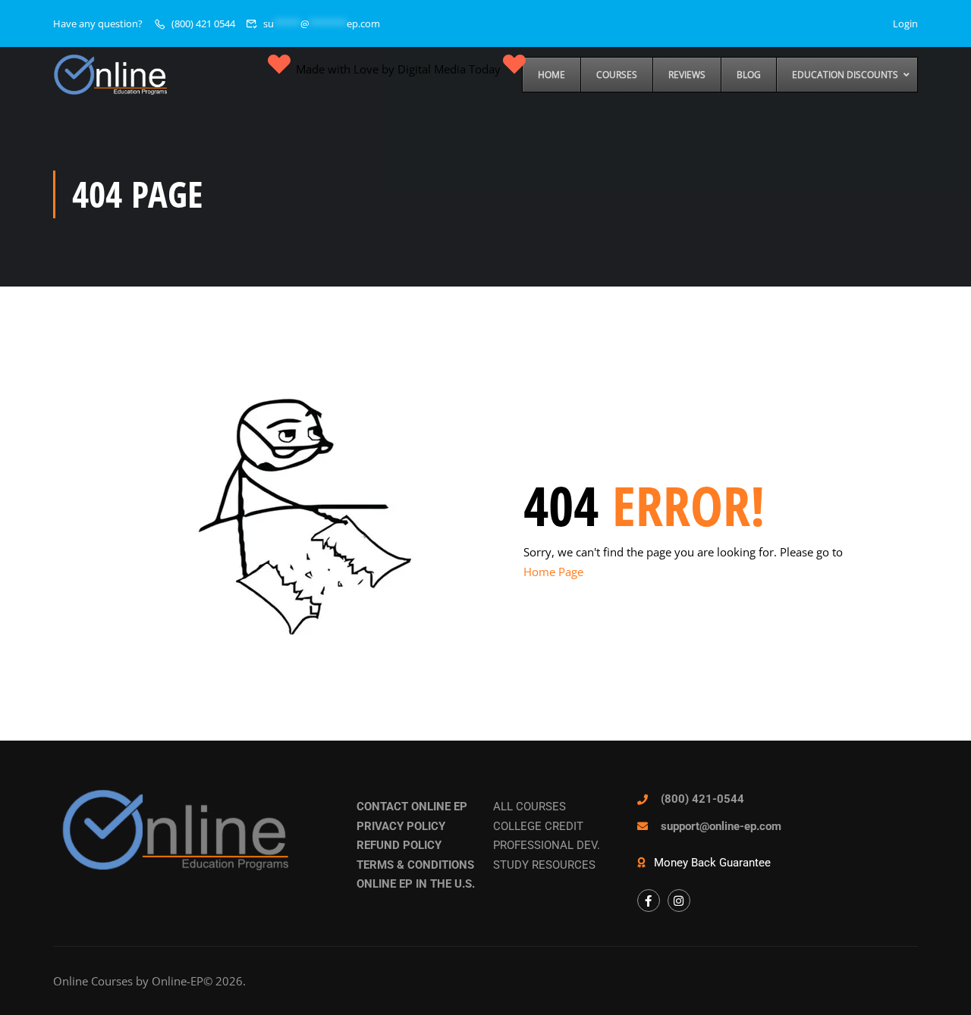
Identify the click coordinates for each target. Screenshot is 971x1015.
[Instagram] (679, 900)
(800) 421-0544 (702, 799)
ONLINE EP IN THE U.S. (416, 884)
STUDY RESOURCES (544, 865)
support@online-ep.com (721, 826)
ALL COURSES (529, 806)
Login (905, 23)
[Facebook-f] (648, 900)
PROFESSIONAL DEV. (546, 845)
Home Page (553, 571)
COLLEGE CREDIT (538, 826)
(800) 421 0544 (203, 23)
